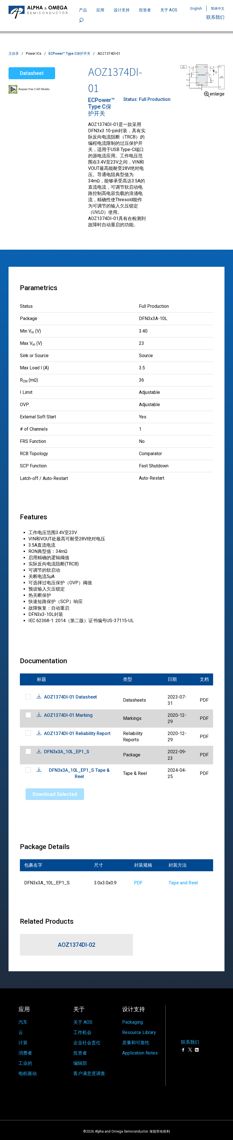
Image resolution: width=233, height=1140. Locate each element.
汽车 (23, 1022)
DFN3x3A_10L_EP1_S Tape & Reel (79, 773)
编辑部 (80, 1063)
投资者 (145, 10)
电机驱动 (27, 1073)
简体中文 (217, 9)
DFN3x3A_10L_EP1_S (66, 751)
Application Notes (140, 1053)
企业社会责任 (87, 1042)
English (196, 9)
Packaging (132, 1022)
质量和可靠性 (135, 1042)
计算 (23, 1042)
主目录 (14, 54)
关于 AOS (82, 1022)
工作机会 (82, 1032)
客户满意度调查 (89, 1073)
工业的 (25, 1063)
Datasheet (32, 73)
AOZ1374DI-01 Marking (68, 715)
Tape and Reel (183, 882)
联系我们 (215, 17)
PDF (138, 882)
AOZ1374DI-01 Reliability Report (77, 733)
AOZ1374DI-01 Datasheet (70, 697)
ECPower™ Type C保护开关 (69, 54)
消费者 (25, 1053)
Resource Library (139, 1032)
